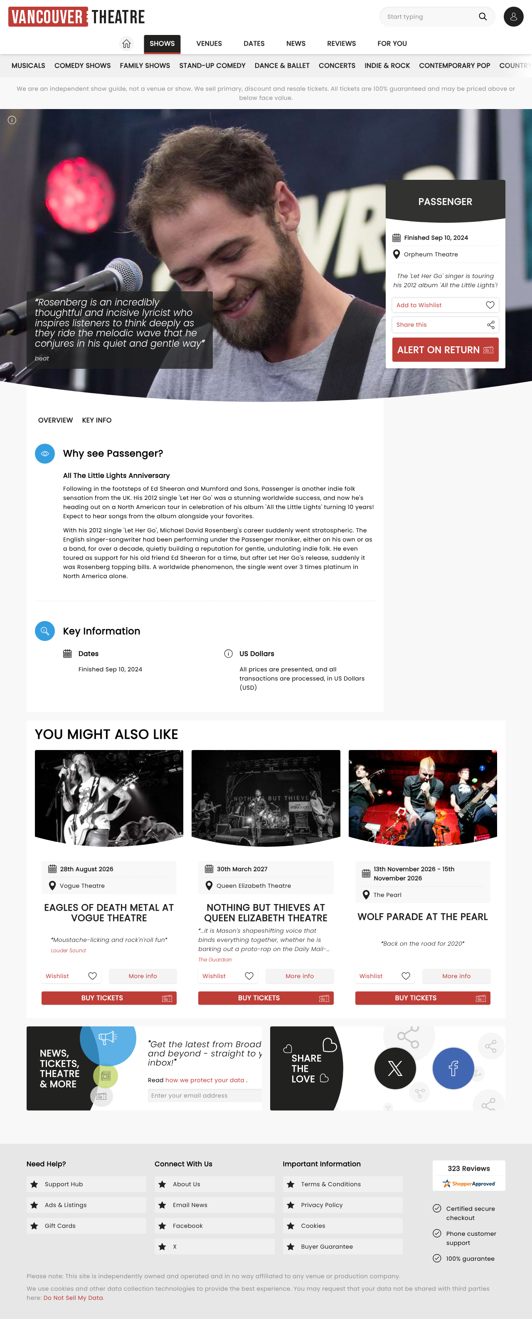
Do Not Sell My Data (73, 1298)
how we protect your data (205, 1080)
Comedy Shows (82, 65)
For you (392, 43)
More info (143, 976)
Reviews (342, 43)
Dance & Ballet (282, 65)
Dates (254, 43)
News (295, 43)
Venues (209, 43)
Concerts (337, 65)
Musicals (28, 65)
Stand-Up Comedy (213, 65)
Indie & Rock (387, 65)
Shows (162, 43)
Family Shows (145, 65)
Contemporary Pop (454, 65)
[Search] (484, 16)
